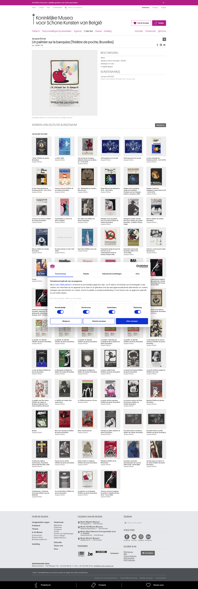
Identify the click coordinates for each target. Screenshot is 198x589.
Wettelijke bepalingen (146, 578)
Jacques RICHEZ (118, 78)
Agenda (77, 31)
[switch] (86, 312)
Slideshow (161, 125)
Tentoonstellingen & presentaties (56, 31)
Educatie (139, 31)
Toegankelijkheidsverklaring (128, 578)
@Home (162, 31)
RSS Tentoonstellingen (130, 555)
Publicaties (58, 527)
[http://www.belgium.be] (90, 554)
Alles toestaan (132, 321)
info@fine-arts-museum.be (103, 566)
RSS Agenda (128, 552)
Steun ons (58, 545)
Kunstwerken (164, 39)
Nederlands (145, 7)
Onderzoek (150, 31)
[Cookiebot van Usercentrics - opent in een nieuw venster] (138, 266)
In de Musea (37, 532)
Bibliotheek (58, 525)
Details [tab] (86, 274)
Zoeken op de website (65, 8)
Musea (98, 31)
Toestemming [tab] (60, 274)
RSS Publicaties (129, 560)
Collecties (88, 31)
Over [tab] (138, 274)
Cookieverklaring (160, 578)
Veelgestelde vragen (41, 522)
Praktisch (36, 31)
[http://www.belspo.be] (81, 554)
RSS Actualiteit (129, 558)
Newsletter (149, 553)
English (163, 7)
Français (155, 7)
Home (34, 7)
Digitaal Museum (60, 538)
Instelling (108, 31)
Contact (41, 7)
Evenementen (57, 7)
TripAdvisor (148, 540)
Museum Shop (37, 537)
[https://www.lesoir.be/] (101, 551)
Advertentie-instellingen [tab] (112, 274)
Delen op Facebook (157, 45)
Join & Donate (143, 23)
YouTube (134, 540)
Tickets (161, 23)
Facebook (127, 540)
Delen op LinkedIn (161, 45)
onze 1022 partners (63, 285)
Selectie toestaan (99, 321)
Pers (48, 7)
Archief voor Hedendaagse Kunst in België (63, 534)
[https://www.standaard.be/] (114, 553)
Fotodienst (58, 529)
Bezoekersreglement (39, 539)
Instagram (141, 540)
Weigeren (66, 321)
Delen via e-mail (164, 45)
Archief (56, 531)
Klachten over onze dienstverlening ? (106, 578)
